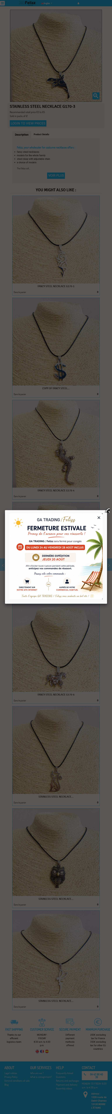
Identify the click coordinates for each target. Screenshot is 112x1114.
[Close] (107, 510)
